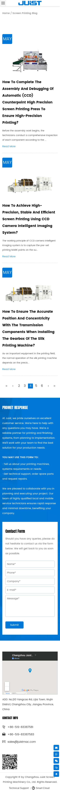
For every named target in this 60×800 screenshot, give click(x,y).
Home (6, 13)
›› (54, 386)
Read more (9, 146)
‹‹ (6, 386)
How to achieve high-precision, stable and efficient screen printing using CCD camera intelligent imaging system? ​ (28, 219)
